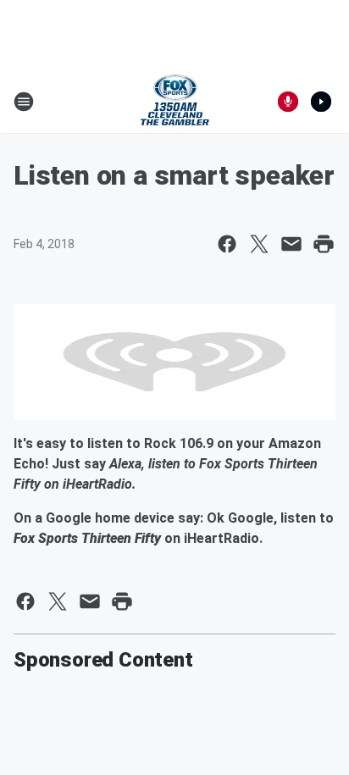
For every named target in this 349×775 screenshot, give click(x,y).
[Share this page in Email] (291, 244)
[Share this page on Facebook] (227, 244)
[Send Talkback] (288, 101)
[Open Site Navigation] (24, 101)
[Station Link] (175, 102)
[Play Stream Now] (321, 101)
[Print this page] (323, 244)
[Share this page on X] (259, 244)
